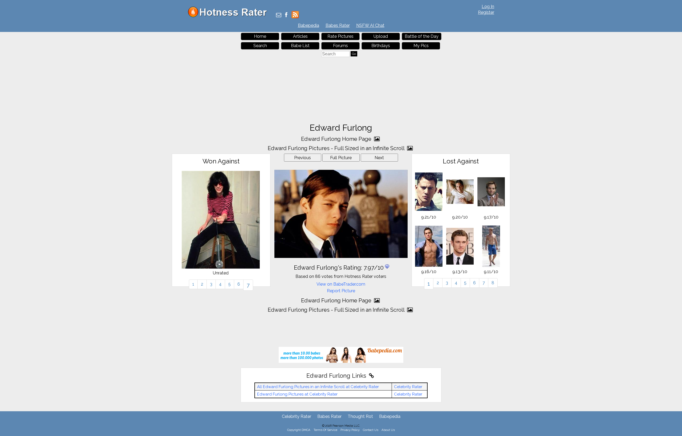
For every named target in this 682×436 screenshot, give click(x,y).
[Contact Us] (279, 15)
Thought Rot (360, 416)
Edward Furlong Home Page (337, 139)
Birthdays (380, 45)
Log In (488, 6)
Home (260, 36)
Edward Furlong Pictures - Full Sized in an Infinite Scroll (337, 148)
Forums (340, 45)
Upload (381, 36)
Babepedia (308, 25)
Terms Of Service (325, 430)
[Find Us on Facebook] (286, 15)
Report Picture (341, 290)
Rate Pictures (340, 36)
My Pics (421, 45)
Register (486, 12)
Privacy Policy (350, 430)
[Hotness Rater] (229, 15)
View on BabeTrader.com (340, 284)
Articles (300, 36)
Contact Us (370, 430)
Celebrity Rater (408, 386)
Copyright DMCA (298, 430)
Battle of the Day (422, 36)
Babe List (300, 45)
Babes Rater (338, 25)
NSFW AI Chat (370, 25)
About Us (388, 430)
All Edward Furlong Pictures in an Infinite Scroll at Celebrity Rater (318, 386)
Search (260, 45)
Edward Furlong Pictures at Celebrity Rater (297, 394)
